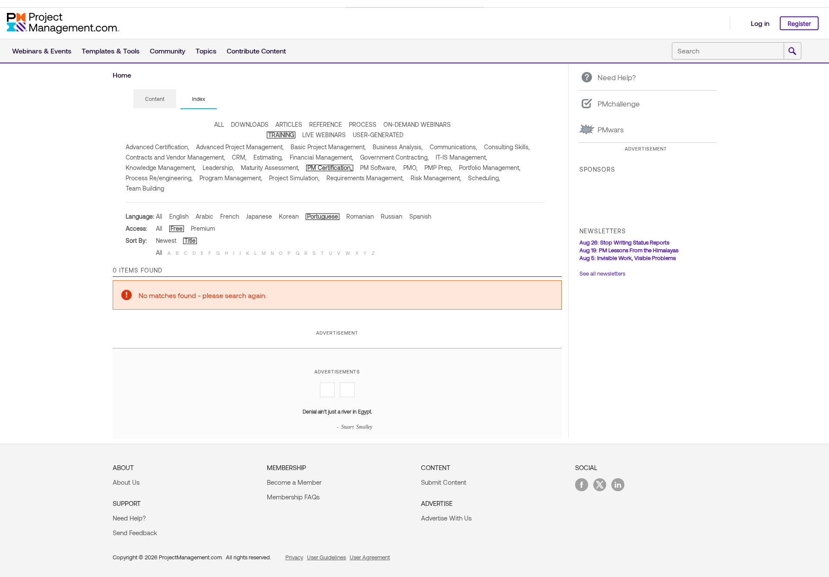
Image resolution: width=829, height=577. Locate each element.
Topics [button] (206, 51)
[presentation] (155, 99)
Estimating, (268, 157)
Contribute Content (256, 51)
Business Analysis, (398, 147)
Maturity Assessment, (270, 167)
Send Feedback (135, 532)
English (179, 216)
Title (190, 240)
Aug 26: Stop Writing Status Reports (624, 242)
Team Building (145, 188)
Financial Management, (321, 157)
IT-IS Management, (461, 157)
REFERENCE (325, 124)
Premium (203, 228)
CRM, (239, 157)
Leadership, (218, 167)
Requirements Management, (365, 178)
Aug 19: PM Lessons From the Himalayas (628, 250)
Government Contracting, (394, 157)
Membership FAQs (293, 497)
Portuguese (322, 216)
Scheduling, (484, 178)
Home (122, 75)
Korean (289, 216)
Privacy (294, 557)
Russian (391, 216)
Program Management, (230, 178)
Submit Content (443, 482)
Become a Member (294, 482)
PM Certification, (329, 167)
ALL (219, 124)
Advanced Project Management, (240, 147)
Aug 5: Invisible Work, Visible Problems (627, 257)
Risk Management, (436, 178)
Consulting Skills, (507, 147)
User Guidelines (326, 557)
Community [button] (167, 51)
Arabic (204, 216)
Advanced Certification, (157, 147)
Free (177, 228)
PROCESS (363, 124)
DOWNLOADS (250, 124)
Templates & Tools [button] (110, 51)
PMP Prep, (438, 167)
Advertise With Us (446, 518)
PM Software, (378, 167)
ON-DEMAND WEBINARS (417, 124)
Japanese (259, 216)
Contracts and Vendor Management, (175, 157)
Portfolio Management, (489, 167)
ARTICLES (288, 124)
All (159, 216)
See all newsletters (602, 273)
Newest (166, 240)
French (229, 216)
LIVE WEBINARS (324, 134)
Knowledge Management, (161, 167)
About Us (126, 482)
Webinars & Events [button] (41, 51)
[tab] (154, 99)
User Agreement (370, 557)
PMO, (410, 167)
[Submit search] (792, 51)
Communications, (453, 147)
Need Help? (129, 518)
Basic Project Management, (328, 147)
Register (799, 23)
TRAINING (281, 134)
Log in (760, 23)
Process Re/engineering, (159, 178)
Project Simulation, (294, 178)
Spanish (420, 216)
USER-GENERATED (378, 134)
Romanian (360, 216)
